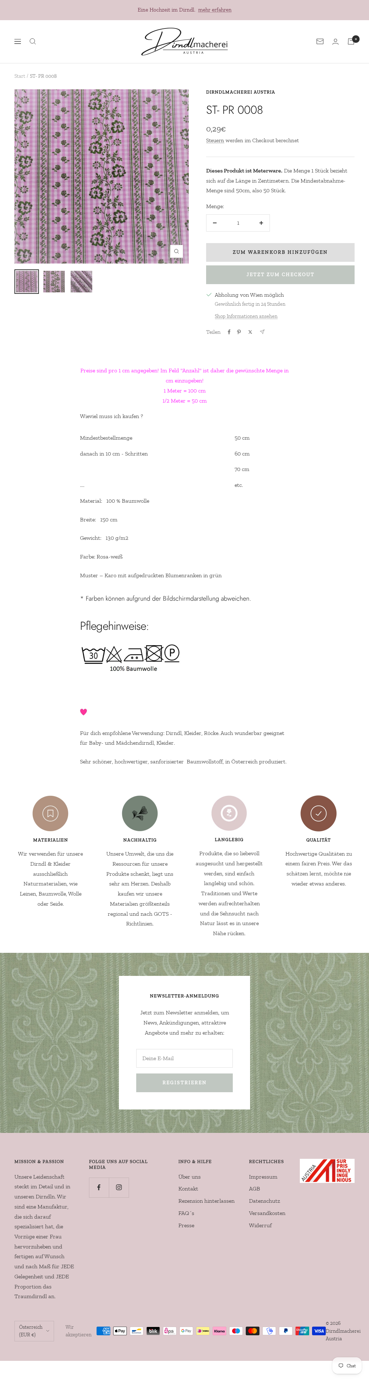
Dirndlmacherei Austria (240, 92)
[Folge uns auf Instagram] (119, 1187)
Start (19, 76)
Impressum (263, 1176)
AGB (254, 1188)
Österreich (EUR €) (31, 1331)
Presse (186, 1225)
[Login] (335, 42)
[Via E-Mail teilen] (262, 331)
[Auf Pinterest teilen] (239, 332)
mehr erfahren (215, 9)
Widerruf (260, 1225)
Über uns (189, 1176)
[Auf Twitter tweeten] (250, 332)
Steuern (215, 140)
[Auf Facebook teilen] (229, 332)
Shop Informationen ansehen (246, 316)
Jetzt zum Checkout (280, 275)
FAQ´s (186, 1213)
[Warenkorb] (351, 41)
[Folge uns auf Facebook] (99, 1187)
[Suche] (33, 41)
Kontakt (188, 1188)
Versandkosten (267, 1213)
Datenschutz (264, 1200)
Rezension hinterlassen (206, 1200)
